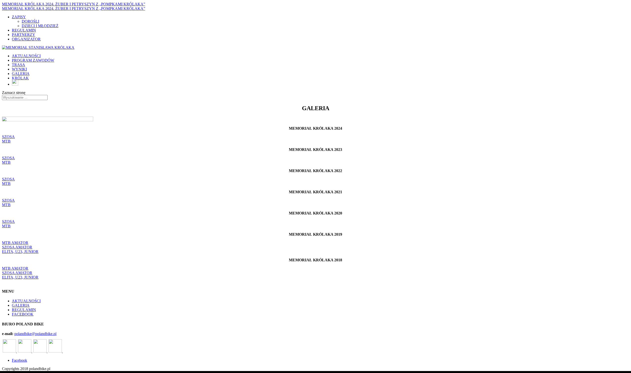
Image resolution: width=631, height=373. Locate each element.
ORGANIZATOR (26, 39)
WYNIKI (19, 69)
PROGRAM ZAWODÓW (33, 60)
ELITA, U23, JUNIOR (20, 251)
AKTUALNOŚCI (26, 56)
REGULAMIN (24, 30)
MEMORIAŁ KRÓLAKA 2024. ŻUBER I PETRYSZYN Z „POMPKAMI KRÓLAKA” (73, 4)
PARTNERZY (23, 35)
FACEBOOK (23, 314)
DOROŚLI (30, 21)
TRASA (18, 65)
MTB (6, 141)
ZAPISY (19, 17)
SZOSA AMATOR (17, 247)
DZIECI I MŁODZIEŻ (40, 26)
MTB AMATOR (15, 243)
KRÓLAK (20, 78)
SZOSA (8, 137)
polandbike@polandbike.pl (35, 334)
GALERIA (21, 73)
